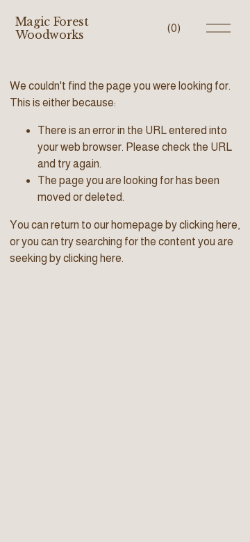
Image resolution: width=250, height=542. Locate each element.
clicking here (208, 225)
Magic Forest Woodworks (52, 28)
